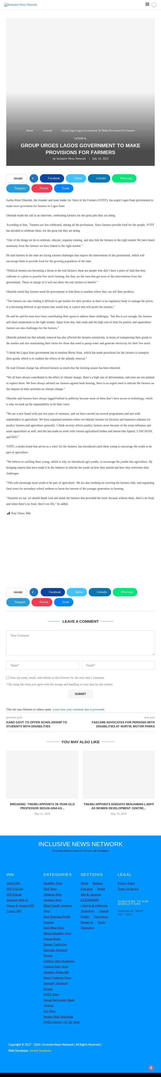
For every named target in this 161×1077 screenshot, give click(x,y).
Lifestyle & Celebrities (94, 905)
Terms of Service (128, 888)
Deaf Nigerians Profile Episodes (57, 919)
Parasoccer (87, 922)
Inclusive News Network (71, 158)
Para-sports (101, 916)
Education (87, 888)
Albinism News (53, 894)
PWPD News (51, 994)
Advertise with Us (17, 900)
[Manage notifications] (151, 1067)
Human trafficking (55, 944)
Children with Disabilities (59, 961)
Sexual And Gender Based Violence (59, 1002)
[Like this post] (35, 178)
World (84, 883)
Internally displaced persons (56, 953)
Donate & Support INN (20, 905)
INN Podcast (14, 894)
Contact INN (14, 911)
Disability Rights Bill (56, 972)
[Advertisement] (80, 552)
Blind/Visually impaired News (58, 908)
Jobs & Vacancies (91, 894)
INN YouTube (14, 888)
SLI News (50, 1011)
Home (29, 130)
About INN (13, 883)
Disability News (53, 883)
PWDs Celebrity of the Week (62, 1022)
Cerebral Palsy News (56, 966)
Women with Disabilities (58, 1016)
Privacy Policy (126, 883)
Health (101, 888)
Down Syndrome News (57, 977)
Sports (101, 922)
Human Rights (52, 938)
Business (98, 883)
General (47, 130)
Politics (85, 916)
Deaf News (50, 888)
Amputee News (53, 900)
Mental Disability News (57, 933)
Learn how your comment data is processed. (79, 709)
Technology (88, 911)
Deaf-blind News (54, 927)
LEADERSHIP (90, 900)
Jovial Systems (40, 1050)
